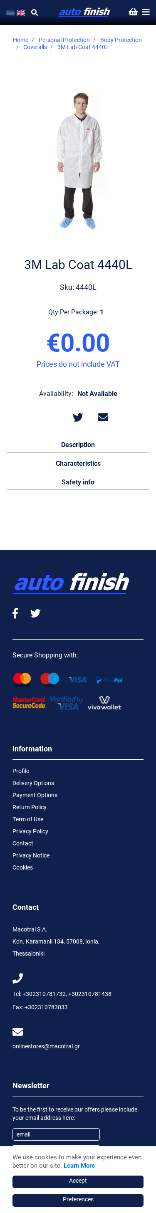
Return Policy (29, 807)
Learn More (79, 1165)
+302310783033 (46, 1007)
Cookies (22, 867)
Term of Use (27, 819)
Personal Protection (64, 40)
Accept (78, 1180)
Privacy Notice (31, 855)
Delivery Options (33, 783)
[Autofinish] (84, 13)
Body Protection (121, 40)
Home (20, 40)
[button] (78, 444)
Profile (20, 771)
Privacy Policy (30, 831)
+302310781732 (44, 994)
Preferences (78, 1199)
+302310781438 (89, 994)
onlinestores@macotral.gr (46, 1046)
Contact (22, 843)
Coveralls (35, 47)
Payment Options (34, 795)
